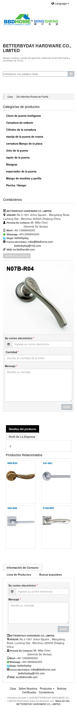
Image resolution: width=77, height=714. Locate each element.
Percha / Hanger (15, 185)
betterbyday (22, 238)
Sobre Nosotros (28, 688)
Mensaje (11, 366)
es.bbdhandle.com (24, 249)
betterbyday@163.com (27, 245)
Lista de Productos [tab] (19, 574)
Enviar (67, 406)
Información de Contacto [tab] (22, 567)
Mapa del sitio (63, 700)
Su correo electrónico (19, 338)
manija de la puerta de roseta (24, 136)
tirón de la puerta (16, 150)
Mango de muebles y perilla (23, 178)
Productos (46, 688)
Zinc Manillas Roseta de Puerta (32, 96)
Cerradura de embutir (19, 122)
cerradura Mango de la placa (23, 143)
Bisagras (11, 164)
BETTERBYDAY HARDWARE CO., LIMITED (38, 704)
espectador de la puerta (20, 171)
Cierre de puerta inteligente (23, 116)
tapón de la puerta (17, 157)
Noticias (61, 688)
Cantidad (12, 352)
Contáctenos (46, 692)
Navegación (12, 88)
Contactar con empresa (17, 255)
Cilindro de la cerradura (20, 129)
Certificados (29, 692)
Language (60, 3)
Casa (10, 96)
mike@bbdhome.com (40, 242)
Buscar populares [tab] (50, 574)
